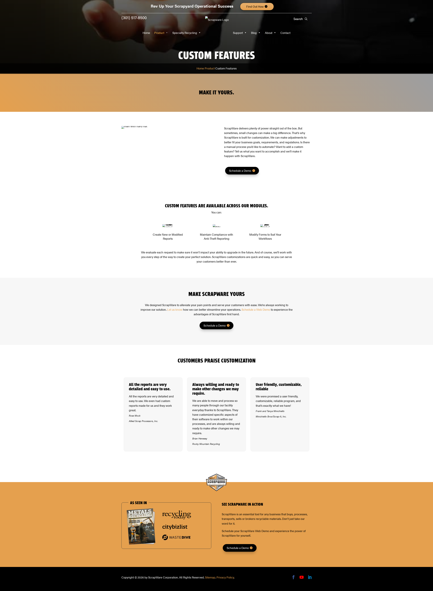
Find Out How (255, 6)
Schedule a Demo (240, 171)
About (268, 33)
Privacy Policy (225, 577)
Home (146, 33)
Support (238, 33)
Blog (254, 33)
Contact (285, 33)
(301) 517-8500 (134, 17)
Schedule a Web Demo (256, 309)
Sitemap (210, 577)
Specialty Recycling (184, 33)
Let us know (174, 309)
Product (159, 33)
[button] (306, 19)
